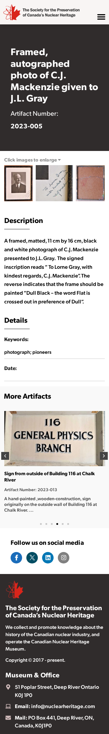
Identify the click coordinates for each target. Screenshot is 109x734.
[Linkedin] (48, 557)
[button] (5, 456)
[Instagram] (63, 557)
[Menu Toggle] (101, 16)
